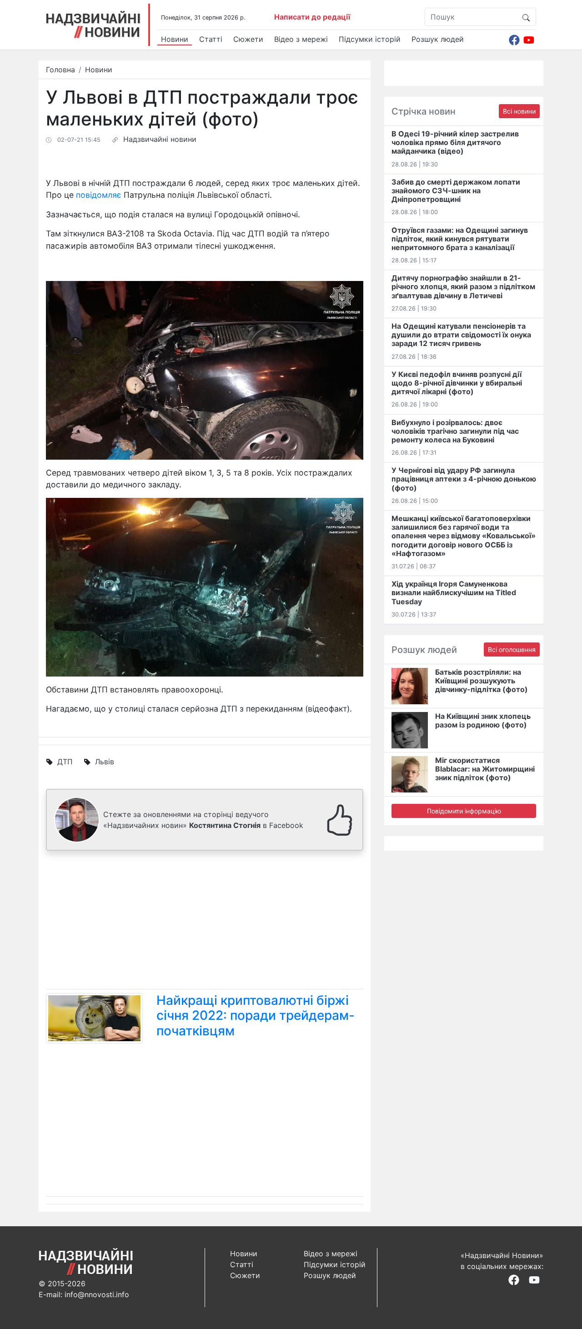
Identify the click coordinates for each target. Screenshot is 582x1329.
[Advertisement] (204, 921)
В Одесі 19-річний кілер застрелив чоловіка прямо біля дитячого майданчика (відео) (455, 142)
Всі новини (519, 111)
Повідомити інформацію (464, 811)
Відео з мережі (301, 39)
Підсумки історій (370, 39)
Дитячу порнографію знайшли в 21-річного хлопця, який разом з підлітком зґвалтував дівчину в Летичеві (463, 286)
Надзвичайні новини (159, 139)
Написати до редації (312, 16)
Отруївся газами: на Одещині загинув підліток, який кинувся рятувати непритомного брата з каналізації (459, 239)
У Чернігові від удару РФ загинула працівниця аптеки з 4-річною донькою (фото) (463, 479)
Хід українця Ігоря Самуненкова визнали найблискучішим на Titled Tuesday (453, 592)
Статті (210, 39)
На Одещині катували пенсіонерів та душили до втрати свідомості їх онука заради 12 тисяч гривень (461, 334)
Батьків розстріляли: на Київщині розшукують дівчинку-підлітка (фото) (481, 680)
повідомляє (98, 195)
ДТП (65, 761)
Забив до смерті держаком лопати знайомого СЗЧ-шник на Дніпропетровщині (455, 190)
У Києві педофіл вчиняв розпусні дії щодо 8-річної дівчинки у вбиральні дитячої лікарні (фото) (456, 383)
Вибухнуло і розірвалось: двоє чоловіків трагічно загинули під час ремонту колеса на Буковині (455, 431)
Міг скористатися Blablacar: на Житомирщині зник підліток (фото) (485, 769)
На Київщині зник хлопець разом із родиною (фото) (483, 720)
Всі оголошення (512, 649)
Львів (104, 761)
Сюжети (248, 39)
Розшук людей (437, 39)
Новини (174, 39)
